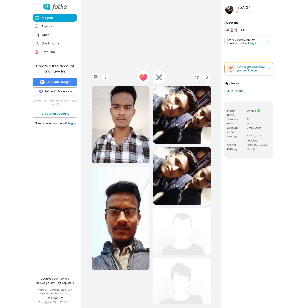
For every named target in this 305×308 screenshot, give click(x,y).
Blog (63, 289)
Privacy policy (62, 293)
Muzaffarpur (235, 91)
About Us (43, 289)
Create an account (55, 114)
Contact (54, 289)
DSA (70, 289)
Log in (72, 123)
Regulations (46, 293)
